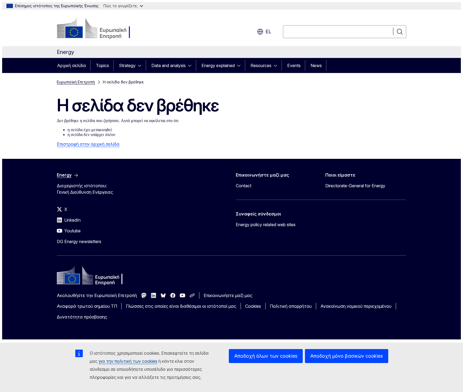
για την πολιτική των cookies (128, 361)
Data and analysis (168, 65)
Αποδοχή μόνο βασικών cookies (346, 356)
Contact (243, 185)
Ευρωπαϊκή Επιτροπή (76, 82)
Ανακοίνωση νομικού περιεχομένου (355, 306)
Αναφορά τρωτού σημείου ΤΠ (87, 306)
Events (294, 65)
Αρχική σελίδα (71, 65)
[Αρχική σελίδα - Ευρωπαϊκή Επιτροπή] (100, 29)
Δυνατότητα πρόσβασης (82, 317)
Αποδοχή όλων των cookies (265, 356)
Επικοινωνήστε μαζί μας (228, 295)
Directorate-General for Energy (355, 185)
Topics (102, 65)
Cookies (253, 306)
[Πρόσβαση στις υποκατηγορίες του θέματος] (141, 65)
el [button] (268, 31)
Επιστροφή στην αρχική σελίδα (88, 144)
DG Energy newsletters (79, 241)
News (316, 65)
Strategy (127, 65)
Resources (261, 65)
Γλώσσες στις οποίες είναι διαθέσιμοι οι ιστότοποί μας (181, 306)
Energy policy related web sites (266, 224)
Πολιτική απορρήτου (291, 306)
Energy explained (218, 65)
